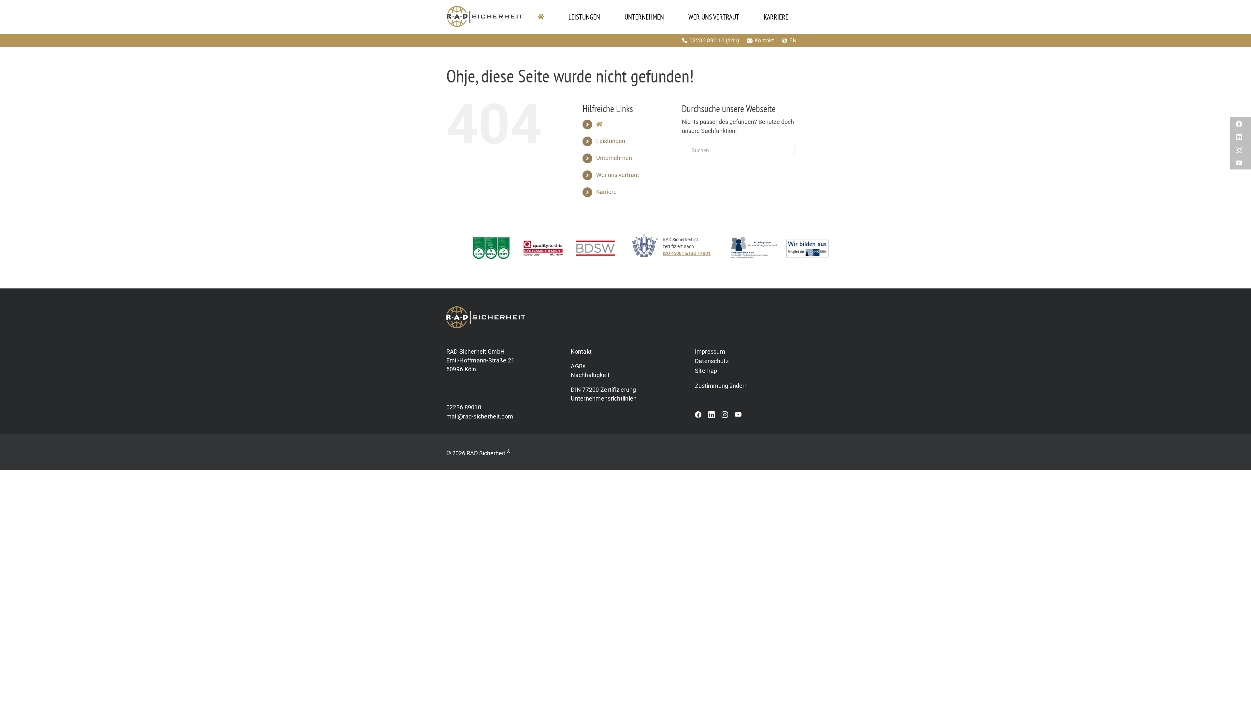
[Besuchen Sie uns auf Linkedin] (711, 416)
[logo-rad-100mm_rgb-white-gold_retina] (485, 309)
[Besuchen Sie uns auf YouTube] (738, 416)
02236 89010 (463, 407)
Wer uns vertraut (617, 175)
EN (793, 40)
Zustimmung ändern (721, 386)
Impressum (710, 351)
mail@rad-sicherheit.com (479, 416)
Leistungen (610, 141)
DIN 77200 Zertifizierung (603, 389)
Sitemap (706, 370)
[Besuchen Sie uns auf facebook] (698, 416)
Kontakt (764, 40)
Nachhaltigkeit (590, 375)
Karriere (606, 192)
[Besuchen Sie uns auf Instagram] (725, 416)
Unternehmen (614, 158)
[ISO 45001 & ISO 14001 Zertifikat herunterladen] (678, 250)
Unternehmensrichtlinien (604, 398)
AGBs (578, 366)
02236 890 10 (707, 40)
